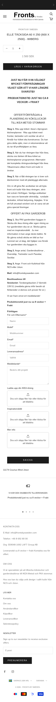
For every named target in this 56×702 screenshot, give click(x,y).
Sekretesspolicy (11, 624)
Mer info (11, 429)
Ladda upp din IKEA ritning (20, 388)
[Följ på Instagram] (12, 671)
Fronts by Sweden (28, 29)
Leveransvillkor (10, 618)
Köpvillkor (8, 613)
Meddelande (13, 364)
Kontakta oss (9, 598)
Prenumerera (17, 660)
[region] (28, 495)
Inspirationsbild (14, 409)
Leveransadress (15, 351)
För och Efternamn (16, 315)
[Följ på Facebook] (4, 671)
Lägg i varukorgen (28, 66)
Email (10, 339)
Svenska (40, 681)
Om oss (7, 603)
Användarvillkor (10, 608)
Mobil (10, 327)
